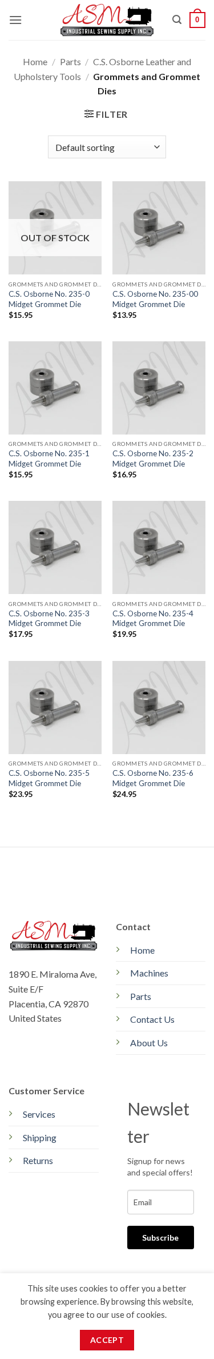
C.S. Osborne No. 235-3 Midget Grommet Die (49, 618)
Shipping (39, 1137)
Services (39, 1114)
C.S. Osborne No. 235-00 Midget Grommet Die (155, 299)
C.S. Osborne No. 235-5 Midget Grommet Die (49, 778)
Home (35, 61)
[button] (15, 20)
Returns (38, 1160)
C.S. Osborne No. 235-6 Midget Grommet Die (152, 778)
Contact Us (152, 1019)
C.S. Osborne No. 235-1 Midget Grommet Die (49, 458)
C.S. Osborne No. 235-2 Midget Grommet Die (152, 458)
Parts (70, 61)
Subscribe (160, 1237)
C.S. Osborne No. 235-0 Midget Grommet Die (49, 299)
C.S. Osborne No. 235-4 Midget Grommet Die (152, 618)
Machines (149, 972)
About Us (149, 1042)
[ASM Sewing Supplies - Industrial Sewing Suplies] (107, 19)
